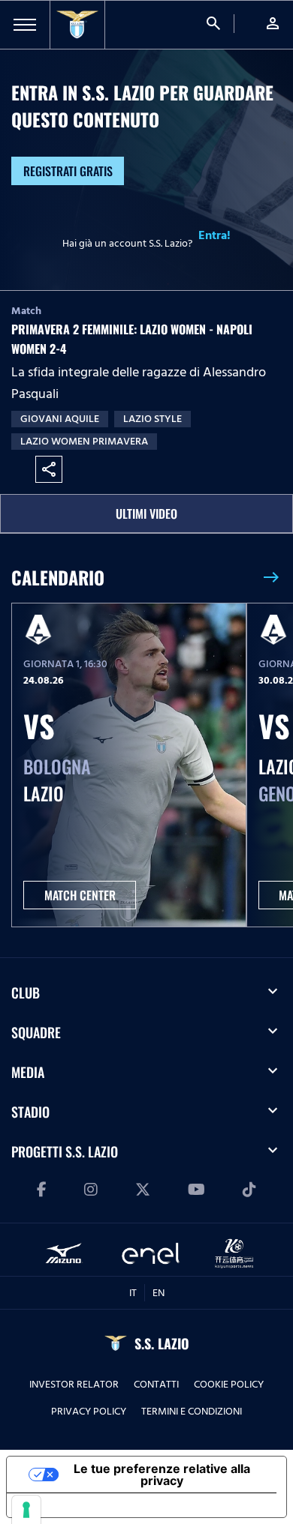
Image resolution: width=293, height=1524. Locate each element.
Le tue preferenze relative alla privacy (162, 1474)
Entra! (214, 235)
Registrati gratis (68, 171)
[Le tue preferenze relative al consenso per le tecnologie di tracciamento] (26, 1510)
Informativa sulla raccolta (92, 1505)
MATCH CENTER (80, 895)
